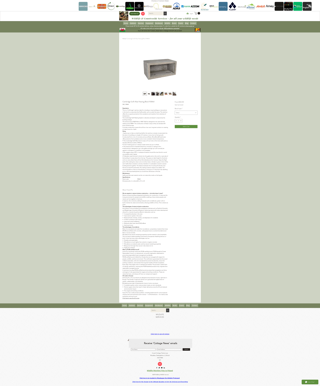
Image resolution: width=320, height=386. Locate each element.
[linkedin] (164, 368)
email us (191, 26)
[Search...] (165, 13)
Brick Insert (178, 108)
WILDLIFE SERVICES (160, 315)
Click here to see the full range (130, 298)
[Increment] (181, 120)
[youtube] (162, 368)
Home (124, 39)
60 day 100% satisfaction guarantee (169, 28)
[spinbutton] (178, 120)
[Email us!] (160, 364)
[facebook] (157, 368)
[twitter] (159, 368)
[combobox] (186, 113)
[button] (197, 13)
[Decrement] (176, 120)
